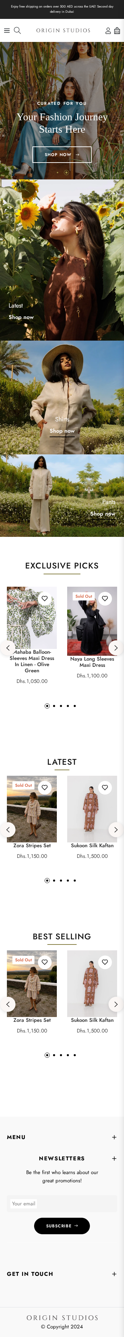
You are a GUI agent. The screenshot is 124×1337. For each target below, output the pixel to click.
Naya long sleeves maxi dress (92, 662)
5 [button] (75, 706)
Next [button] (116, 647)
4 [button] (68, 706)
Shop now (21, 317)
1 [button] (57, 172)
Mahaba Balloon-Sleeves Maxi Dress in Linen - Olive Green (32, 661)
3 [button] (61, 706)
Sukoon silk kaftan (92, 845)
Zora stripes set (32, 845)
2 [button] (66, 173)
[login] (107, 30)
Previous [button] (8, 647)
